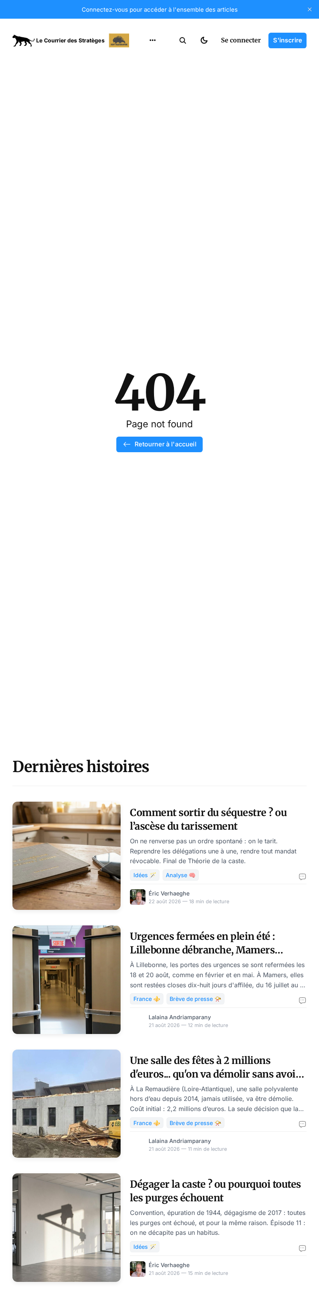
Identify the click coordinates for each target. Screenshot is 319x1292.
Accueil (143, 58)
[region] (152, 40)
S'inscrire (287, 40)
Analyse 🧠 (181, 875)
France (142, 88)
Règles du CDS (152, 149)
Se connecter (241, 40)
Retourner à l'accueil (165, 444)
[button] (183, 40)
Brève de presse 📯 (195, 998)
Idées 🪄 (144, 875)
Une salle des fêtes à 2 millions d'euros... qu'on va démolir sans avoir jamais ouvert (215, 1074)
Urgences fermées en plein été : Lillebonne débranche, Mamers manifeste (202, 950)
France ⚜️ (146, 998)
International (152, 73)
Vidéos (142, 134)
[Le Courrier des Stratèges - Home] (71, 40)
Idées (140, 103)
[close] (309, 9)
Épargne (144, 119)
